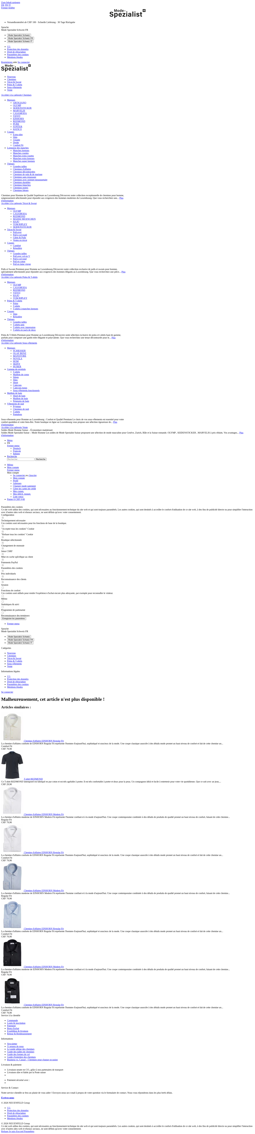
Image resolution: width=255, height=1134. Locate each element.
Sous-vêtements (14, 663)
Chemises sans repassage (24, 177)
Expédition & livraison (17, 1031)
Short (15, 382)
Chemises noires (20, 187)
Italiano (16, 453)
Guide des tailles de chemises (20, 1051)
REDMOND (19, 121)
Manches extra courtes (23, 156)
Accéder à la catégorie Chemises (16, 95)
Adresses (17, 483)
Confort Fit (18, 145)
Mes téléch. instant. (22, 494)
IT (10, 5)
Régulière (17, 248)
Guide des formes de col (18, 1054)
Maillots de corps (21, 374)
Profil (15, 480)
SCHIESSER (19, 350)
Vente (9, 666)
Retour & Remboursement (19, 1033)
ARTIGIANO (19, 102)
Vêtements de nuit (15, 404)
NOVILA (17, 358)
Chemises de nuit (21, 409)
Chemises (11, 655)
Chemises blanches (22, 185)
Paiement (11, 1025)
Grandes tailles (20, 166)
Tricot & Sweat (14, 229)
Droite (16, 142)
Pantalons (17, 414)
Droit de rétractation (16, 52)
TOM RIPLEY (20, 224)
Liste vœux (18, 496)
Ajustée (16, 140)
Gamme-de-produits (16, 369)
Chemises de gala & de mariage (27, 174)
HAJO (16, 221)
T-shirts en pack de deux (24, 330)
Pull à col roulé (20, 235)
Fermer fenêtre (8, 7)
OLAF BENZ (19, 353)
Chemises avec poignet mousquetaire (30, 179)
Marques (11, 100)
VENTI (16, 116)
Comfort (17, 245)
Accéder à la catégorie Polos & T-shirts (19, 277)
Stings (16, 377)
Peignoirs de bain (21, 401)
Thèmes (10, 164)
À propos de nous (15, 1046)
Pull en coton (19, 261)
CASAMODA (20, 113)
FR (6, 5)
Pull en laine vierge (22, 264)
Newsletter (12, 1043)
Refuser (5, 1131)
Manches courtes (21, 153)
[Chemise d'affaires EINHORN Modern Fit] (12, 814)
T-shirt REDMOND (33, 779)
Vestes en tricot (20, 240)
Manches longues (21, 150)
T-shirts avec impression (24, 327)
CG (8, 46)
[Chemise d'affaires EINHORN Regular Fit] (12, 741)
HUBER (17, 366)
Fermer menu (13, 445)
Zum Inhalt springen (10, 2)
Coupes (10, 132)
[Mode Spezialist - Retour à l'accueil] (127, 17)
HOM (16, 361)
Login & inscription (16, 1023)
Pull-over (17, 232)
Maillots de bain (14, 393)
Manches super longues (24, 161)
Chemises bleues (20, 190)
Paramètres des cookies (18, 54)
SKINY (16, 364)
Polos (15, 303)
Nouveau (11, 653)
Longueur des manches (18, 148)
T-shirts (16, 306)
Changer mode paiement (24, 486)
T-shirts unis (18, 324)
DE (2, 5)
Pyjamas (17, 406)
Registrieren (7, 62)
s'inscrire (32, 475)
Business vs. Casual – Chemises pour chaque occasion (32, 1059)
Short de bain (19, 396)
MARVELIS (19, 110)
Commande (12, 1020)
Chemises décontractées (24, 171)
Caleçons (17, 385)
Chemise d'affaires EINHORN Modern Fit (44, 814)
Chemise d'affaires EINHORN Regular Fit (44, 741)
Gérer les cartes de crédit (24, 488)
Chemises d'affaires (22, 169)
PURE (16, 124)
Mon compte (19, 478)
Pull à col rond (20, 259)
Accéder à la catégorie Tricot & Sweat (19, 203)
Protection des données (17, 49)
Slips (15, 380)
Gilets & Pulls (19, 237)
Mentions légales (15, 57)
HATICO (17, 129)
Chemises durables (21, 182)
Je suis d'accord (16, 1131)
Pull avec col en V (21, 256)
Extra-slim (18, 134)
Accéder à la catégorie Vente (14, 427)
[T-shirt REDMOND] (12, 779)
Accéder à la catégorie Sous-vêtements (19, 343)
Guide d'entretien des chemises (21, 1057)
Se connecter (24, 62)
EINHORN (18, 118)
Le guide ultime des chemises (20, 1049)
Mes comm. (18, 491)
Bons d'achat (13, 1028)
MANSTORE (19, 356)
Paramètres (29, 1131)
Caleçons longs (20, 388)
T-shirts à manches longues (25, 308)
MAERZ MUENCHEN (24, 219)
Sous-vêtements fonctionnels (26, 390)
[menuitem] (130, 46)
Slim (15, 137)
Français (17, 451)
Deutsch (17, 448)
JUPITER (17, 126)
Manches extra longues (23, 158)
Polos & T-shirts (14, 300)
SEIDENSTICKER (22, 108)
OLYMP (17, 105)
